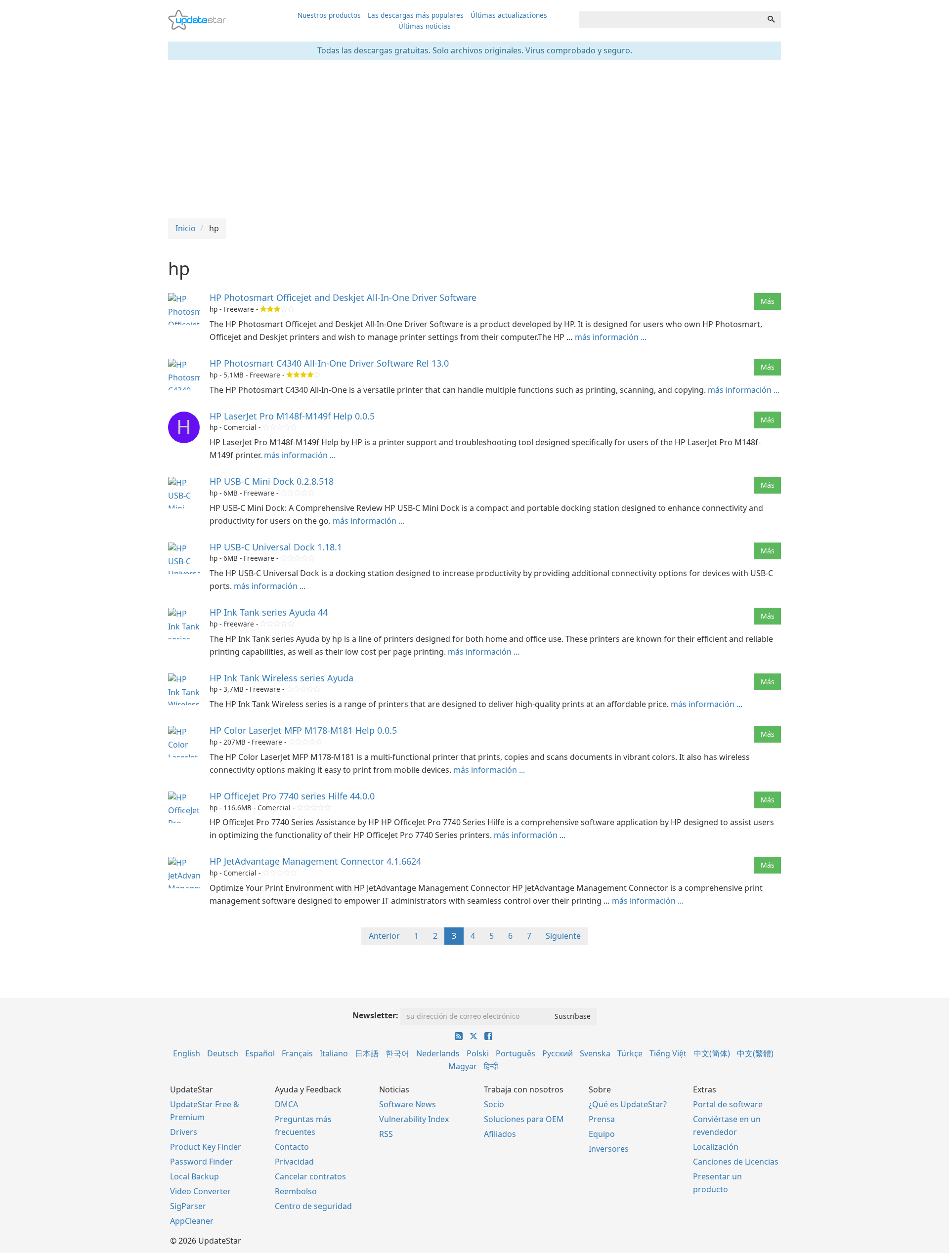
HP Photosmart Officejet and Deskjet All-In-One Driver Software (343, 297)
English (186, 1053)
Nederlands (438, 1053)
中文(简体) (711, 1053)
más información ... (611, 337)
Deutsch (222, 1053)
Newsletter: (375, 1015)
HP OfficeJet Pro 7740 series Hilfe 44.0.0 (293, 796)
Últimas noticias (424, 26)
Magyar (462, 1066)
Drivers (183, 1132)
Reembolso (296, 1191)
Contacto (292, 1146)
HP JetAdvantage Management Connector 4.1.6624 (315, 861)
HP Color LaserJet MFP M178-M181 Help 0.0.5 (303, 730)
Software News (407, 1104)
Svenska (595, 1053)
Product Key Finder (205, 1146)
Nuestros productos (329, 15)
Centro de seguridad (313, 1206)
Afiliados (500, 1133)
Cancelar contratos (310, 1176)
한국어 (397, 1053)
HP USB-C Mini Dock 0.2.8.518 (272, 481)
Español (260, 1053)
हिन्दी (491, 1066)
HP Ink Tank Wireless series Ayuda (281, 678)
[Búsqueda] (771, 19)
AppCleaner (192, 1220)
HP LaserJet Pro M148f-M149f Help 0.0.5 (292, 416)
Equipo (602, 1133)
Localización (715, 1146)
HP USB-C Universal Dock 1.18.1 (276, 547)
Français (297, 1053)
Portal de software (728, 1104)
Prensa (602, 1119)
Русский (557, 1053)
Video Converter (200, 1191)
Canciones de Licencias (735, 1161)
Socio (494, 1104)
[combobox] (670, 19)
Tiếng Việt (668, 1053)
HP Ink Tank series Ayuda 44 (269, 612)
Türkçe (630, 1053)
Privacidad (294, 1161)
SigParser (188, 1206)
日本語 (367, 1053)
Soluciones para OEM (524, 1119)
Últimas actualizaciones (509, 15)
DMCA (286, 1104)
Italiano (334, 1053)
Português (515, 1053)
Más (768, 301)
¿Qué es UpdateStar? (628, 1104)
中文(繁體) (755, 1053)
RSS (386, 1133)
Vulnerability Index (414, 1119)
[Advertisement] (474, 139)
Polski (478, 1053)
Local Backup (194, 1176)
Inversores (609, 1148)
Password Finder (201, 1161)
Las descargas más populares (416, 15)
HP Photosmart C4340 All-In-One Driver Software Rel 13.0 (329, 363)
